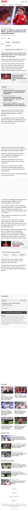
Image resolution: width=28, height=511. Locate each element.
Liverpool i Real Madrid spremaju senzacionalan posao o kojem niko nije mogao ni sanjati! (13, 98)
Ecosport (4, 300)
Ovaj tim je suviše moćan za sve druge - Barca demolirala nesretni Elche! (19, 454)
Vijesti (5, 254)
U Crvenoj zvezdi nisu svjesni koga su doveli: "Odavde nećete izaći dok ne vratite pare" (19, 466)
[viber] (4, 38)
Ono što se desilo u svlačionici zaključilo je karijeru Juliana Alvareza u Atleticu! (19, 446)
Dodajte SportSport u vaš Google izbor (14, 49)
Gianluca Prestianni (16, 42)
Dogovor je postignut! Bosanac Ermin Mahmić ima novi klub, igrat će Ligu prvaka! (6, 413)
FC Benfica (8, 42)
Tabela (14, 254)
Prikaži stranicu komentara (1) (14, 312)
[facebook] (2, 38)
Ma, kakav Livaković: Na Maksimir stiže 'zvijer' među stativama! (20, 427)
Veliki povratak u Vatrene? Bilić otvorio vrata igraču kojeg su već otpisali (7, 398)
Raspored (22, 254)
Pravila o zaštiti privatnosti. (14, 506)
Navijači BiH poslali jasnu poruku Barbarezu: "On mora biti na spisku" (7, 427)
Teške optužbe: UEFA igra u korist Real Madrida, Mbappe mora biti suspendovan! (14, 104)
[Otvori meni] (25, 1)
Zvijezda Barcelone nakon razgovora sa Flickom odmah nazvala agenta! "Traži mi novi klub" (19, 438)
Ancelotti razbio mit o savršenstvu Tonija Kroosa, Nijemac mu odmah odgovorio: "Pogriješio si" (14, 91)
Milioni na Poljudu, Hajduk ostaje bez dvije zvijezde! (21, 396)
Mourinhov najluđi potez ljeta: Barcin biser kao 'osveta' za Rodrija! (20, 412)
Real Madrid (8, 45)
